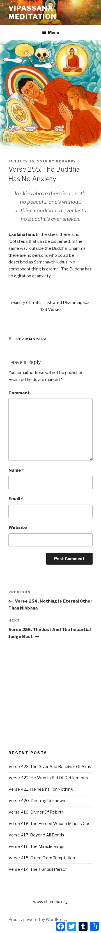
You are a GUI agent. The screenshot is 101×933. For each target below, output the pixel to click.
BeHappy (66, 161)
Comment (19, 392)
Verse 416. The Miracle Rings (36, 846)
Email (15, 498)
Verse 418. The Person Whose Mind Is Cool (49, 823)
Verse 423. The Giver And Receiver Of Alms (49, 766)
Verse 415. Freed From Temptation (41, 857)
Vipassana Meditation (32, 12)
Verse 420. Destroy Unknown (36, 800)
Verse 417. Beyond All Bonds (36, 835)
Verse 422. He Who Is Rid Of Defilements (48, 777)
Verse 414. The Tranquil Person (38, 869)
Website (17, 527)
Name (16, 470)
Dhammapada (31, 339)
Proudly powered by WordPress (37, 919)
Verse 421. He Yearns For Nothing (40, 789)
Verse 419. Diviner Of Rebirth (36, 812)
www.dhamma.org (50, 901)
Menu (53, 32)
